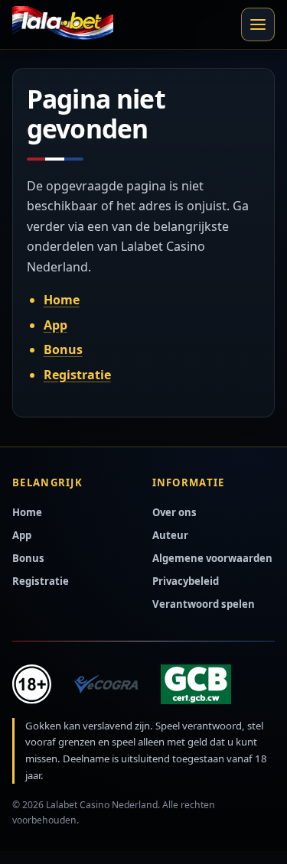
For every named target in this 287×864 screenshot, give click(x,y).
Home (62, 299)
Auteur (170, 535)
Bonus (63, 349)
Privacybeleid (185, 581)
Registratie (77, 374)
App (55, 325)
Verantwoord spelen (203, 604)
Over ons (174, 512)
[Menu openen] (258, 24)
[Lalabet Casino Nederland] (62, 24)
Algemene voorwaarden (212, 558)
